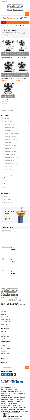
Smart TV (15, 403)
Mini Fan (7, 175)
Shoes (9, 405)
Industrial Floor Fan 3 (21, 57)
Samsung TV (17, 397)
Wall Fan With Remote (11, 172)
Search (27, 14)
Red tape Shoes (16, 411)
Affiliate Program (5, 319)
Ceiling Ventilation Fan (11, 163)
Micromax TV (11, 401)
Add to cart (9, 54)
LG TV (24, 397)
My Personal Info (5, 341)
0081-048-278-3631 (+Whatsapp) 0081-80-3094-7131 (16, 303)
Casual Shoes (16, 405)
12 (15, 33)
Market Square (8, 184)
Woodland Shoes (5, 411)
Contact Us (4, 324)
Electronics (6, 118)
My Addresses (5, 339)
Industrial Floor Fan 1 (21, 78)
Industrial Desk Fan (10, 151)
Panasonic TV (5, 399)
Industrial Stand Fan (10, 157)
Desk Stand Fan (9, 136)
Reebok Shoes (21, 409)
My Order (3, 331)
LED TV (19, 401)
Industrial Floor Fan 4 (8, 57)
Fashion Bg (7, 199)
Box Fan (7, 169)
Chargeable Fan (9, 127)
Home (3, 26)
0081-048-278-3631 (13, 19)
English (5, 1)
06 (10, 33)
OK (27, 367)
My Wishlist (4, 334)
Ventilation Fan (9, 154)
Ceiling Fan (8, 148)
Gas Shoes (4, 409)
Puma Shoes (11, 409)
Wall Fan (7, 166)
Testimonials (4, 317)
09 (13, 33)
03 (7, 33)
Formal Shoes (13, 407)
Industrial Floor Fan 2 (8, 78)
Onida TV (12, 399)
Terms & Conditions (6, 322)
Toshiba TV (19, 399)
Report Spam (4, 356)
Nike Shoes (25, 411)
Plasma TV (4, 403)
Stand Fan (8, 142)
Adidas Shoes (22, 407)
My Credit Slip (5, 336)
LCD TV (24, 401)
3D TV (10, 403)
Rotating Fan (8, 124)
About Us (3, 314)
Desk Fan (7, 130)
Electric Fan (10, 26)
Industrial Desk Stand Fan (12, 133)
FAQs (2, 358)
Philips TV (3, 401)
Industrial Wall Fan (10, 139)
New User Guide (5, 348)
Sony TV (10, 397)
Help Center (4, 351)
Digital (5, 181)
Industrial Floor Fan (7, 100)
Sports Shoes (4, 407)
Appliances (6, 187)
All (19, 33)
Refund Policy (5, 353)
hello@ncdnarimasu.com (13, 307)
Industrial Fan (8, 160)
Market (5, 178)
